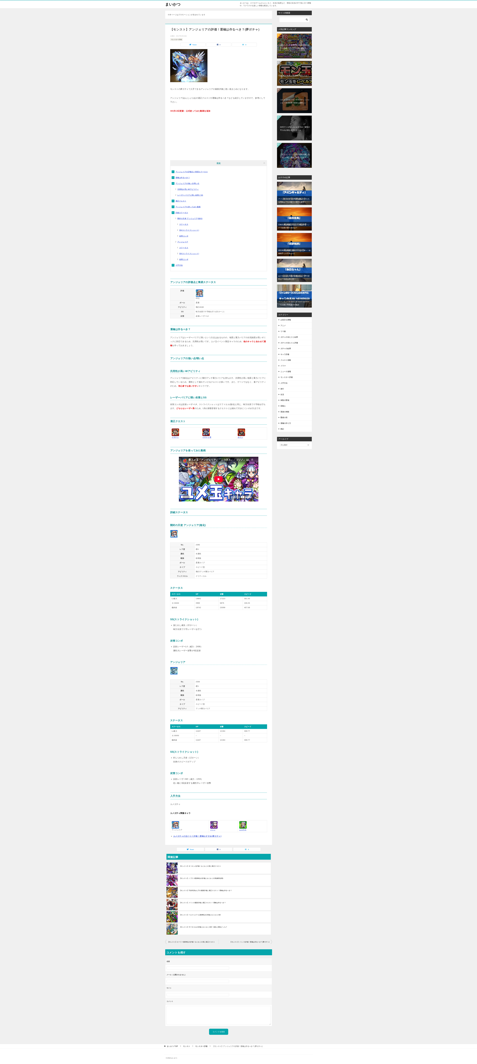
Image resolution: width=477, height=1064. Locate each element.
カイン (240, 437)
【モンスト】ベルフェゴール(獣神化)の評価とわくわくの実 (200, 915)
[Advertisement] (218, 135)
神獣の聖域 (284, 400)
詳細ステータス (182, 213)
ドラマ (283, 366)
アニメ (283, 325)
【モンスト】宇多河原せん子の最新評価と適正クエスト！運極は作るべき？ (205, 890)
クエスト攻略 (285, 360)
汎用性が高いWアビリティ (188, 189)
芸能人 (283, 406)
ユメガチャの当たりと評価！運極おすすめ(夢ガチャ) (197, 836)
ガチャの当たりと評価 (289, 343)
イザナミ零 (206, 437)
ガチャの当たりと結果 (289, 337)
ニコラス (242, 830)
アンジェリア (182, 242)
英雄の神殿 (284, 412)
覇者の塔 (283, 417)
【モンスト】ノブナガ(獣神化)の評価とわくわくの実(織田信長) (201, 878)
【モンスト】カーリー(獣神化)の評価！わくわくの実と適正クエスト (191, 942)
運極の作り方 (285, 423)
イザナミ (175, 437)
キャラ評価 (284, 354)
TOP (172, 1046)
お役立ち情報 (285, 320)
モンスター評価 (176, 39)
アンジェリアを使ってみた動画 (188, 207)
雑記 (282, 429)
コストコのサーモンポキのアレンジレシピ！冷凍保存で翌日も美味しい (295, 101)
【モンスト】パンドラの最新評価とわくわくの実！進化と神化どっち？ (295, 155)
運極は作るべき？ (183, 178)
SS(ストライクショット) (189, 230)
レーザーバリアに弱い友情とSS (190, 195)
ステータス (183, 224)
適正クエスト (181, 201)
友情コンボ (183, 236)
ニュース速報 (285, 371)
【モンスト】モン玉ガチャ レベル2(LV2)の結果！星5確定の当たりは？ (294, 73)
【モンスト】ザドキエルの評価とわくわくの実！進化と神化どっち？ (203, 927)
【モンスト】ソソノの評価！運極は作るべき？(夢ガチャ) (250, 942)
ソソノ (213, 830)
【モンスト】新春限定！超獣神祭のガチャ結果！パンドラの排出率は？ (295, 46)
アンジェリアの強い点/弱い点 (187, 183)
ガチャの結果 (285, 348)
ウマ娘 (283, 331)
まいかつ (173, 4)
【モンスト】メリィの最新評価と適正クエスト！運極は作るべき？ (202, 903)
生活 (282, 394)
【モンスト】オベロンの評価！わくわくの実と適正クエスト (200, 866)
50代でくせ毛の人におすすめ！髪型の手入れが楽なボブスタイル (295, 128)
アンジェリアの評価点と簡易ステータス (192, 172)
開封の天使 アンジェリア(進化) (189, 218)
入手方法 (179, 265)
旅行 (282, 389)
